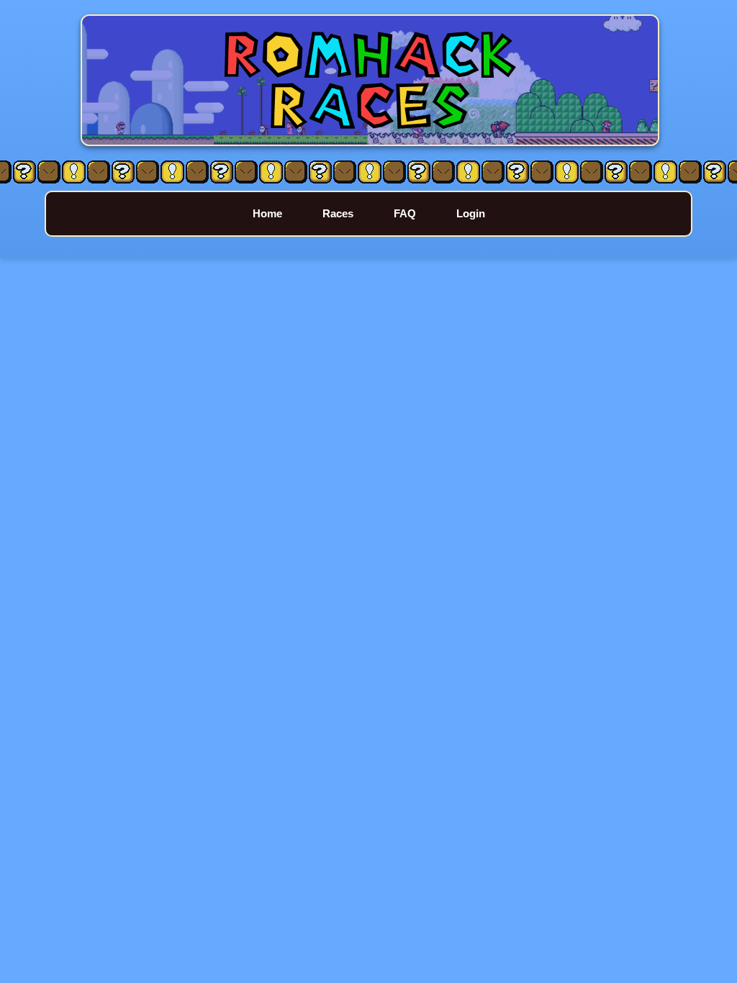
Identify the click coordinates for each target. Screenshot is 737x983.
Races (337, 213)
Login (470, 213)
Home (267, 213)
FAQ (405, 213)
